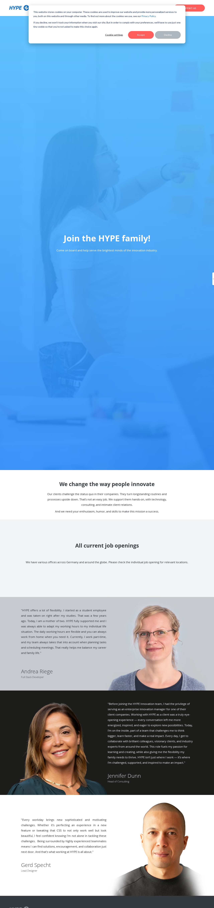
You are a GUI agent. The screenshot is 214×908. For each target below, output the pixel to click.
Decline (168, 34)
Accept (141, 34)
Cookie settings (114, 34)
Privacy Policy (148, 16)
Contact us (189, 8)
